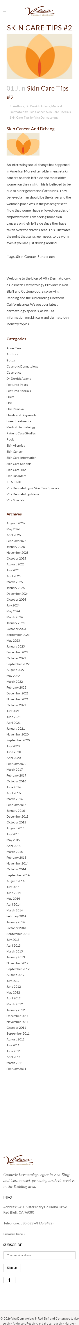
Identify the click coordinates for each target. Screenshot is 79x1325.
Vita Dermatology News (23, 494)
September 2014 (18, 875)
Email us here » (14, 1234)
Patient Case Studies (21, 433)
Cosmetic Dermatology (22, 366)
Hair (9, 403)
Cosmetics (14, 372)
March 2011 (15, 1063)
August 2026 (16, 523)
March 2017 (15, 769)
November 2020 (18, 734)
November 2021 (18, 699)
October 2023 (16, 629)
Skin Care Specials (58, 112)
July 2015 (13, 834)
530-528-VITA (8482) (37, 1223)
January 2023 (16, 646)
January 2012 (16, 1010)
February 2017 (16, 775)
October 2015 (16, 822)
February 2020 (16, 763)
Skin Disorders (16, 476)
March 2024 (15, 617)
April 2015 (14, 846)
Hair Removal (15, 409)
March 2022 (15, 681)
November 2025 (18, 552)
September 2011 (18, 1033)
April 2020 (14, 758)
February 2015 (16, 857)
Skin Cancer (37, 112)
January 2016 (16, 810)
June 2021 (14, 717)
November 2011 (18, 1022)
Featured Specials (19, 391)
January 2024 (16, 623)
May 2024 (13, 611)
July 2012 (13, 980)
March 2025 (15, 582)
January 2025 (16, 588)
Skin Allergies (16, 445)
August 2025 (16, 564)
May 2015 (13, 840)
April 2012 (14, 998)
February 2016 (16, 805)
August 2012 (16, 975)
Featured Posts (17, 384)
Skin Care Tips (20, 117)
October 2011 (16, 1027)
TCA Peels (14, 482)
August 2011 (16, 1039)
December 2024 (18, 593)
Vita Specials (15, 500)
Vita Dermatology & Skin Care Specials (33, 488)
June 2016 (14, 787)
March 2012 (15, 1004)
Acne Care (14, 348)
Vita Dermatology (46, 117)
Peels (10, 439)
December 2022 (18, 652)
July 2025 (13, 570)
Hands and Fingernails (21, 415)
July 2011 (13, 1045)
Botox (11, 360)
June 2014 (14, 892)
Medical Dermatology (21, 427)
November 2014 (18, 863)
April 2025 (14, 576)
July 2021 (13, 711)
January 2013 (16, 957)
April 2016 (14, 793)
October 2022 (16, 658)
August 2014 (16, 881)
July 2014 (13, 887)
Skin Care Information (21, 457)
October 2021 (16, 705)
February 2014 (16, 916)
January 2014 (16, 922)
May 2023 (13, 640)
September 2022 (18, 664)
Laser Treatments (19, 421)
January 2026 (16, 546)
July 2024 (13, 605)
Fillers (10, 397)
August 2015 (16, 828)
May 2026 (13, 529)
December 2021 (18, 693)
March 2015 (15, 851)
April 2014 (14, 904)
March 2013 (15, 951)
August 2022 (16, 670)
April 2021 (14, 722)
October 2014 (16, 869)
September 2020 (18, 740)
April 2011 (14, 1057)
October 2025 (16, 558)
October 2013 (16, 928)
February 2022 (16, 687)
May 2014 (13, 898)
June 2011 (14, 1051)
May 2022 (13, 675)
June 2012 (14, 986)
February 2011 (16, 1068)
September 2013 (18, 934)
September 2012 (18, 969)
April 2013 (14, 945)
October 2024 (16, 599)
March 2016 (15, 799)
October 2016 (16, 781)
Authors (18, 106)
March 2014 (15, 910)
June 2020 (14, 752)
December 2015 (18, 816)
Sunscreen (46, 256)
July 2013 (13, 939)
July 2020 (13, 746)
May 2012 (13, 992)
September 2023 (18, 634)
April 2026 (14, 535)
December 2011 (18, 1016)
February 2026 (16, 541)
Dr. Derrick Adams (38, 106)
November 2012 (18, 963)
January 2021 (16, 728)
